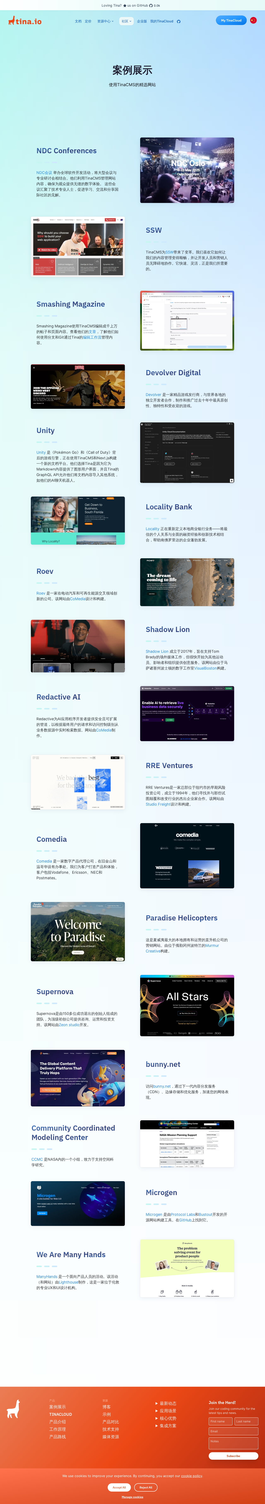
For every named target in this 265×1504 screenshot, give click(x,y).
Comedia (44, 861)
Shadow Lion (157, 651)
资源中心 (104, 21)
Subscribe (233, 1456)
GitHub (185, 1220)
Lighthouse (68, 1282)
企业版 (142, 21)
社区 (125, 21)
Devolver (153, 394)
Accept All (119, 1487)
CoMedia (78, 599)
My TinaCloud (231, 20)
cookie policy (191, 1476)
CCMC (37, 1159)
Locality (152, 529)
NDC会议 (44, 172)
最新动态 (168, 1403)
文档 (78, 21)
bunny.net (162, 1086)
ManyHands (46, 1276)
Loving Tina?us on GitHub (131, 5)
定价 (88, 21)
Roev (40, 593)
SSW (169, 252)
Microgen (154, 1214)
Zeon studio (69, 1025)
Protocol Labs (183, 1214)
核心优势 (168, 1418)
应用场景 (168, 1411)
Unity (41, 452)
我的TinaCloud (161, 21)
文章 (92, 331)
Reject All (146, 1487)
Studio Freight (158, 804)
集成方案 (168, 1425)
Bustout (205, 1214)
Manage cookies (132, 1497)
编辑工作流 (92, 337)
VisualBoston (205, 668)
